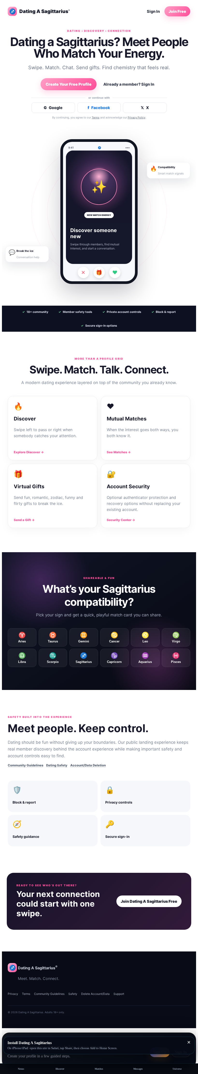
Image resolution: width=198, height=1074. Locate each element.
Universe (177, 1068)
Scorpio (53, 658)
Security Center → (121, 520)
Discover (60, 1068)
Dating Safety (56, 765)
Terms (95, 117)
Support (118, 994)
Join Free (177, 11)
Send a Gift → (24, 520)
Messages (138, 1068)
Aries (22, 637)
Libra (22, 658)
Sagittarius (84, 658)
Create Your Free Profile (69, 84)
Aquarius (145, 658)
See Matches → (119, 452)
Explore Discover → (29, 452)
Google (53, 107)
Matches (99, 1068)
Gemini (83, 637)
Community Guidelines (25, 765)
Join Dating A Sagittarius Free (149, 901)
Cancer (114, 637)
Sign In (153, 11)
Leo (145, 637)
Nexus (21, 1068)
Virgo (176, 637)
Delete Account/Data (95, 994)
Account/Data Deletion (88, 765)
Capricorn (114, 658)
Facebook (99, 107)
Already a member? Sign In (128, 84)
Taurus (53, 637)
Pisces (176, 658)
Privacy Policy (136, 117)
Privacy (13, 994)
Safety (72, 994)
